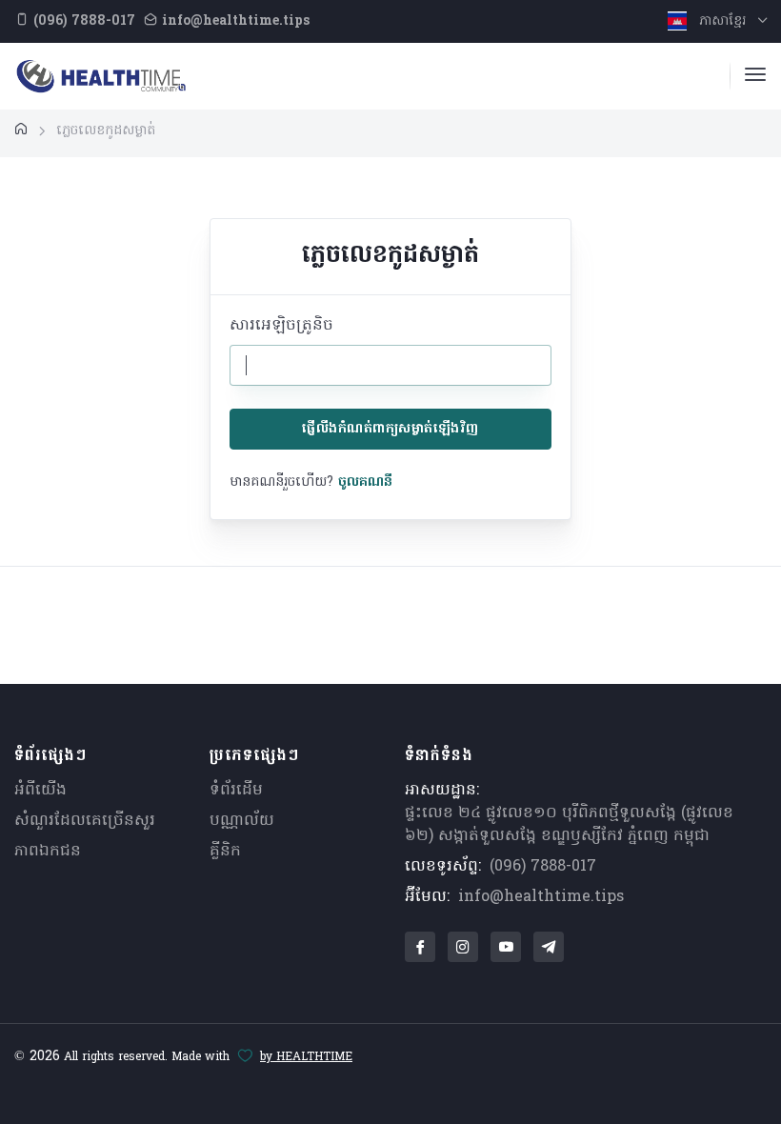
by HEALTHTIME (306, 1057)
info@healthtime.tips (541, 897)
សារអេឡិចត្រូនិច (281, 325)
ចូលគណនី (365, 482)
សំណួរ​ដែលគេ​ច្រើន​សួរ (84, 821)
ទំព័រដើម (236, 790)
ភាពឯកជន (47, 851)
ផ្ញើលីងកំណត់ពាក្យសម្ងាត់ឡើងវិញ (390, 429)
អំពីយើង (40, 790)
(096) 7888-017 (543, 866)
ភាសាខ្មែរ (722, 21)
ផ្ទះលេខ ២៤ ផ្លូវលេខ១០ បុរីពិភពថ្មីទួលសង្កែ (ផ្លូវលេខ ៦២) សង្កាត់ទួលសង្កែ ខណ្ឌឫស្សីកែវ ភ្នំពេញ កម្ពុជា (569, 825)
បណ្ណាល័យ (242, 821)
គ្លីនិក (225, 851)
